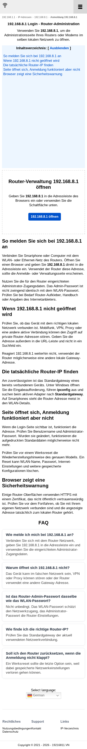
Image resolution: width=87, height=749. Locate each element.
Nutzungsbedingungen (16, 728)
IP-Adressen (25, 17)
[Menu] (80, 7)
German (38, 695)
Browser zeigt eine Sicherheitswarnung (32, 74)
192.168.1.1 (8, 17)
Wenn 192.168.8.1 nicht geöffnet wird (31, 61)
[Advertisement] (43, 121)
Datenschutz (10, 731)
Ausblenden (59, 48)
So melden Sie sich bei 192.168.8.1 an (32, 56)
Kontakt (36, 728)
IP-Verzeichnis (69, 728)
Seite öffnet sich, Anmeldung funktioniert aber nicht (41, 69)
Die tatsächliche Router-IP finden (28, 65)
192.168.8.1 (41, 17)
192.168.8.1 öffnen (44, 216)
